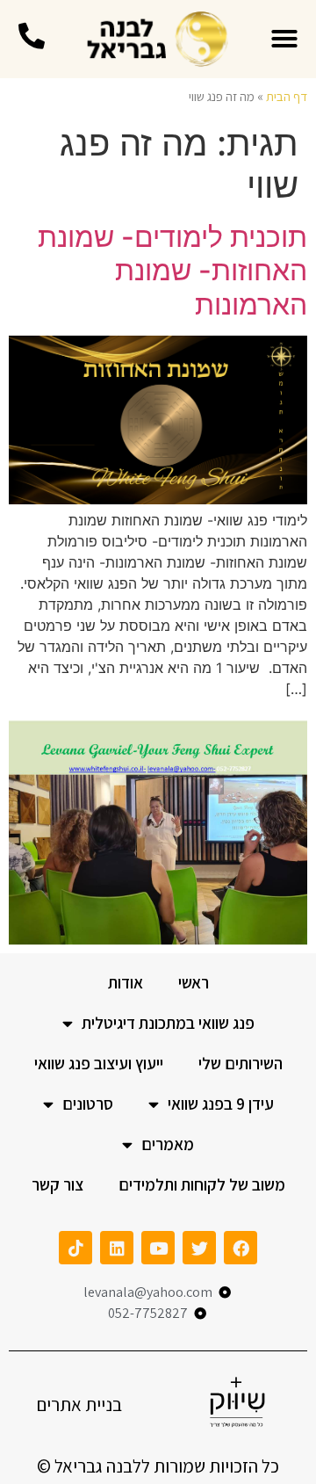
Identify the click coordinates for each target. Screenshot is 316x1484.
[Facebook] (240, 1247)
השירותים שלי (240, 1063)
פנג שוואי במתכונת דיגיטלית (168, 1022)
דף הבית (286, 96)
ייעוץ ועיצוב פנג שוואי (98, 1063)
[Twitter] (199, 1247)
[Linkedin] (116, 1247)
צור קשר (57, 1184)
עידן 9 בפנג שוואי (221, 1103)
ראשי (193, 982)
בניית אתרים (79, 1404)
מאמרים (167, 1144)
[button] (284, 39)
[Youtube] (158, 1247)
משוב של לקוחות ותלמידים (201, 1184)
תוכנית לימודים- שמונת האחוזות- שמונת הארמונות (172, 271)
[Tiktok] (75, 1247)
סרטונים (87, 1103)
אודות (125, 982)
